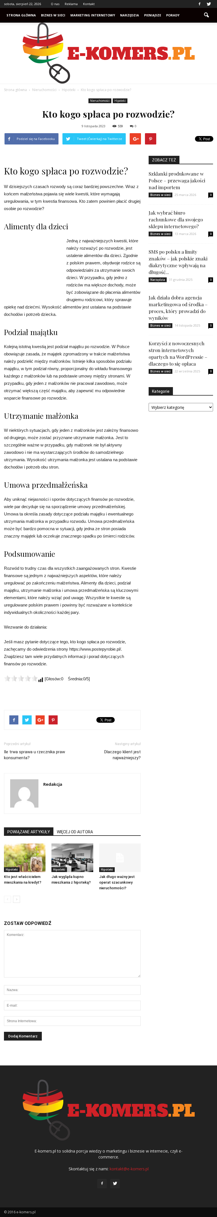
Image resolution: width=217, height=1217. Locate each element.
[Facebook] (199, 4)
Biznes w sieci (53, 15)
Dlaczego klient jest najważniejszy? (122, 754)
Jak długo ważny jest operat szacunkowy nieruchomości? (117, 882)
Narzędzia (129, 15)
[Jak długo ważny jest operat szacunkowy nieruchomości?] (120, 857)
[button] (206, 15)
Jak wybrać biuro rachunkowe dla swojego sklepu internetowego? (176, 219)
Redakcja (52, 784)
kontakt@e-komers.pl (129, 1168)
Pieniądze (152, 15)
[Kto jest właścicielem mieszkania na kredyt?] (24, 857)
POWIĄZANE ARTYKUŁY (28, 832)
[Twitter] (209, 4)
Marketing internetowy (92, 15)
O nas (55, 4)
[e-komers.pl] (108, 53)
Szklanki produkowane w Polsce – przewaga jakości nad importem (177, 180)
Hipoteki (120, 101)
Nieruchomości (100, 101)
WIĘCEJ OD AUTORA (75, 832)
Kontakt (89, 4)
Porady (172, 15)
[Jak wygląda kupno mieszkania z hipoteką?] (72, 857)
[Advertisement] (32, 268)
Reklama (71, 4)
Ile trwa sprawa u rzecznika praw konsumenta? (34, 754)
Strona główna (21, 15)
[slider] (21, 678)
